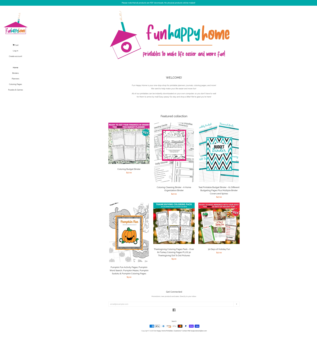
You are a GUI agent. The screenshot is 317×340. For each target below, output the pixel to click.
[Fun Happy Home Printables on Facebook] (174, 310)
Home (15, 67)
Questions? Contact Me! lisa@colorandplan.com (190, 331)
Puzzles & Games (15, 90)
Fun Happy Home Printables (163, 331)
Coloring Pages (15, 84)
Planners (15, 79)
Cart (16, 45)
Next (234, 36)
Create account (15, 56)
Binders (15, 73)
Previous (113, 36)
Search (174, 321)
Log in (15, 51)
